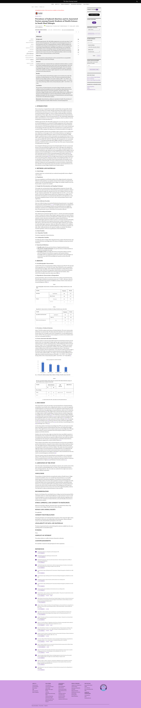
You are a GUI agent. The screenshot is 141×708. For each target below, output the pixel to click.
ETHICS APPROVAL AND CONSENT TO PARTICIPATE (29, 53)
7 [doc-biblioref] (40, 140)
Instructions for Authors (49, 697)
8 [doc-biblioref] (56, 142)
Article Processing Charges (49, 686)
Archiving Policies (48, 685)
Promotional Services (91, 89)
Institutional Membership (49, 696)
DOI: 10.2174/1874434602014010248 (68, 29)
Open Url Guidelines (35, 692)
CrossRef (47, 595)
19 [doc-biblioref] (48, 420)
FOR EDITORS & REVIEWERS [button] (76, 4)
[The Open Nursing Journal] (103, 687)
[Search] (137, 1)
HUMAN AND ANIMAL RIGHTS (29, 55)
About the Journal (35, 685)
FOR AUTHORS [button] (86, 4)
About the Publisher (35, 686)
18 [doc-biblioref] (39, 420)
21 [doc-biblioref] (48, 423)
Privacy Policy (41, 705)
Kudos (88, 88)
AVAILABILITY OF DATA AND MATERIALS (29, 59)
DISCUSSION (31, 46)
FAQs (33, 689)
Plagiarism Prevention (75, 690)
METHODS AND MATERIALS (29, 42)
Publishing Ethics (74, 694)
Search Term (89, 40)
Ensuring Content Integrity (62, 689)
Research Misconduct (75, 696)
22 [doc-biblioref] (55, 453)
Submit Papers (94, 14)
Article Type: (90, 49)
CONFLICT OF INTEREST (30, 63)
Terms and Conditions (35, 705)
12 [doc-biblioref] (39, 422)
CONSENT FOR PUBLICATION (29, 57)
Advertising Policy (90, 86)
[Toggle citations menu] (41, 557)
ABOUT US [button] (57, 4)
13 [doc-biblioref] (52, 204)
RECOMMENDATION (30, 51)
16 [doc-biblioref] (63, 417)
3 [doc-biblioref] (51, 119)
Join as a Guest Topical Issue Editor (94, 80)
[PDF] (39, 32)
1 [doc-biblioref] (49, 113)
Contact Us (46, 705)
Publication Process (61, 697)
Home (52, 4)
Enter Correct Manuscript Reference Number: (92, 63)
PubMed (51, 595)
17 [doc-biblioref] (67, 419)
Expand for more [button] (68, 303)
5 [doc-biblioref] (39, 140)
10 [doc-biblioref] (48, 156)
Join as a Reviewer (90, 78)
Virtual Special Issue (62, 694)
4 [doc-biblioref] (71, 129)
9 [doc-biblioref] (70, 153)
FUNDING (32, 61)
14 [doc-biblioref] (50, 414)
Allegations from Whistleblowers (76, 685)
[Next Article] (78, 32)
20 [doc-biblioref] (36, 423)
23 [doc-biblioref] (48, 459)
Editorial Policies (61, 687)
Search (98, 55)
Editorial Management (62, 686)
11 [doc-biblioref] (51, 204)
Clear (94, 55)
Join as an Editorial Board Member (93, 77)
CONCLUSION (31, 49)
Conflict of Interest (74, 686)
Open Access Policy (35, 690)
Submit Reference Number (94, 69)
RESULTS (32, 44)
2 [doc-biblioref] (58, 116)
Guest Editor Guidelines (62, 693)
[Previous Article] (76, 32)
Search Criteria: (91, 45)
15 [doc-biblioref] (53, 416)
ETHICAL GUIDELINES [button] (65, 4)
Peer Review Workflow (62, 696)
